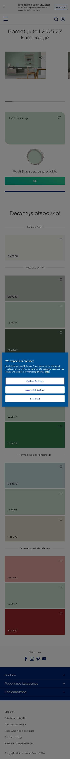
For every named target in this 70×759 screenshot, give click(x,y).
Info (47, 371)
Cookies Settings (34, 381)
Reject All (35, 398)
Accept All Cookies (34, 389)
